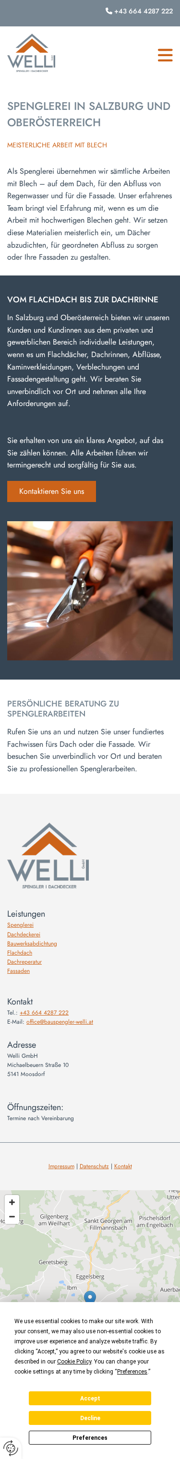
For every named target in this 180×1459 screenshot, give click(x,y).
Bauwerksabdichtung (32, 943)
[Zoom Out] (12, 1216)
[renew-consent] (11, 1448)
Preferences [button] (132, 1371)
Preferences (90, 1438)
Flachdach (19, 952)
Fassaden (18, 971)
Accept (90, 1398)
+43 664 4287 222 (143, 11)
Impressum (61, 1166)
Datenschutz (94, 1166)
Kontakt (123, 1166)
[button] (165, 55)
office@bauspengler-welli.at (59, 1021)
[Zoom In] (12, 1202)
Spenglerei (20, 925)
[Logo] (31, 53)
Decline (90, 1418)
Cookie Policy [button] (74, 1361)
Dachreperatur (24, 961)
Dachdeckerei (23, 934)
